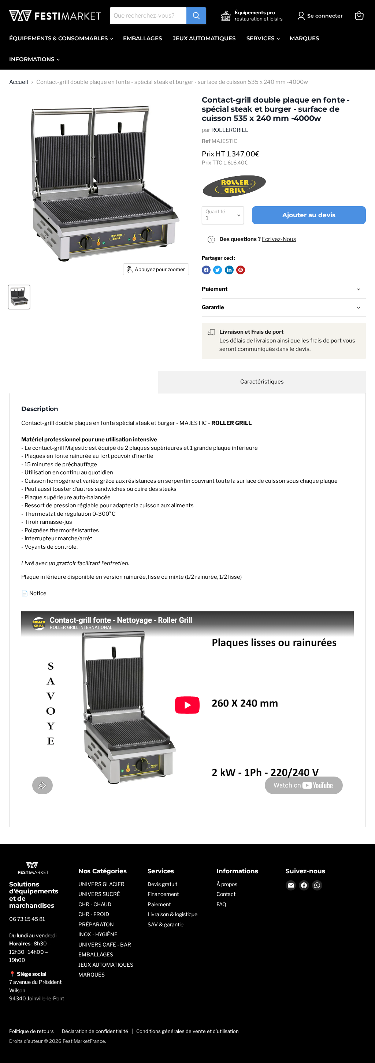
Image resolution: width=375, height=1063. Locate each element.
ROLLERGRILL (229, 130)
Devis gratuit (162, 884)
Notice (38, 593)
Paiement (159, 904)
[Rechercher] (196, 15)
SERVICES (261, 38)
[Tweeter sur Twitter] (217, 270)
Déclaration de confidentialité (95, 1031)
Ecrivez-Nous (279, 239)
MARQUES (304, 38)
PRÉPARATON (96, 924)
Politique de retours (31, 1031)
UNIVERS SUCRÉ (99, 894)
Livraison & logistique (172, 914)
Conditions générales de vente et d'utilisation (187, 1031)
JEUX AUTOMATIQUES (204, 38)
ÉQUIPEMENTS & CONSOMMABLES (59, 38)
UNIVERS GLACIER (101, 884)
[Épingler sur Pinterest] (240, 270)
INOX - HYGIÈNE (98, 934)
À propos (226, 884)
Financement (163, 894)
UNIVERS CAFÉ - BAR (104, 944)
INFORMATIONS (32, 59)
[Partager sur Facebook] (206, 270)
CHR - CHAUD (94, 904)
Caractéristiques (262, 381)
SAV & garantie (165, 924)
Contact (225, 894)
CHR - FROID (93, 914)
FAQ (221, 904)
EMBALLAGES (142, 38)
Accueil (18, 82)
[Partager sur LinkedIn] (229, 270)
